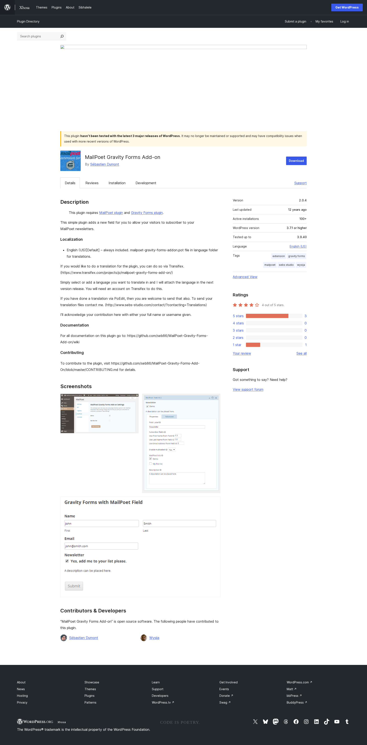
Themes (90, 689)
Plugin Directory (28, 21)
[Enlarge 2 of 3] (215, 399)
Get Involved (228, 682)
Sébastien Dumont (104, 164)
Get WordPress (347, 7)
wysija (301, 264)
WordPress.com (299, 682)
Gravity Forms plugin (147, 213)
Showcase (92, 682)
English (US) (298, 246)
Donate (226, 695)
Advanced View (245, 277)
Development (146, 183)
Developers (160, 695)
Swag (225, 702)
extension (278, 256)
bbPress (294, 695)
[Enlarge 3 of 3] (215, 502)
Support (300, 183)
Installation (117, 183)
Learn (156, 682)
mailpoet (269, 264)
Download (296, 161)
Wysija (154, 638)
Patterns (90, 702)
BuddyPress (297, 702)
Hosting (22, 695)
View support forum (248, 389)
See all (301, 353)
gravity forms (296, 256)
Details (70, 183)
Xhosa (62, 722)
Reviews (92, 183)
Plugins (90, 695)
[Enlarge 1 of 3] (133, 399)
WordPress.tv (163, 702)
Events (224, 689)
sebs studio (286, 264)
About (21, 682)
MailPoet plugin (111, 213)
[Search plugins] (62, 36)
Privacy (22, 702)
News (21, 689)
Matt (292, 689)
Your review (242, 353)
